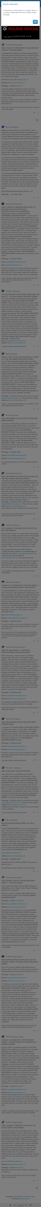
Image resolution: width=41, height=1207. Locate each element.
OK (35, 22)
